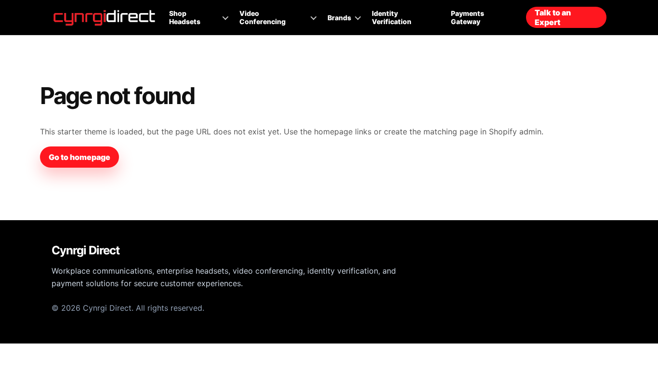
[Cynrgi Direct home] (105, 17)
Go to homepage (79, 157)
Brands (339, 17)
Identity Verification (391, 17)
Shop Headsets (184, 17)
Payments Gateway (467, 17)
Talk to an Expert (553, 17)
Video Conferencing (262, 17)
